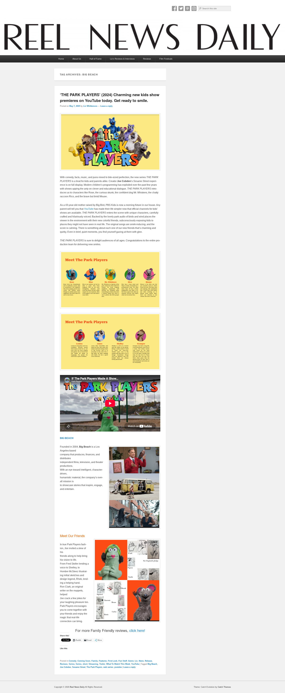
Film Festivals (165, 59)
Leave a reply (106, 106)
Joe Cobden (65, 667)
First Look (112, 661)
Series (72, 664)
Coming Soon (83, 661)
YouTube (135, 664)
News (141, 661)
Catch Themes (224, 687)
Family (94, 661)
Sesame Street (78, 667)
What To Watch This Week (118, 664)
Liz (136, 661)
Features (103, 661)
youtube (118, 667)
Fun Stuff (122, 661)
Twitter (180, 8)
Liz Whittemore (90, 106)
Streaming (93, 664)
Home (61, 59)
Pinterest (187, 8)
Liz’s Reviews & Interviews (122, 59)
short (85, 664)
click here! (137, 630)
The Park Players (94, 667)
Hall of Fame (96, 59)
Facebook (174, 8)
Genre (131, 661)
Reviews (147, 59)
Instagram (194, 8)
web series (108, 667)
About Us (76, 59)
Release (148, 661)
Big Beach (152, 664)
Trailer (102, 664)
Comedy (72, 661)
